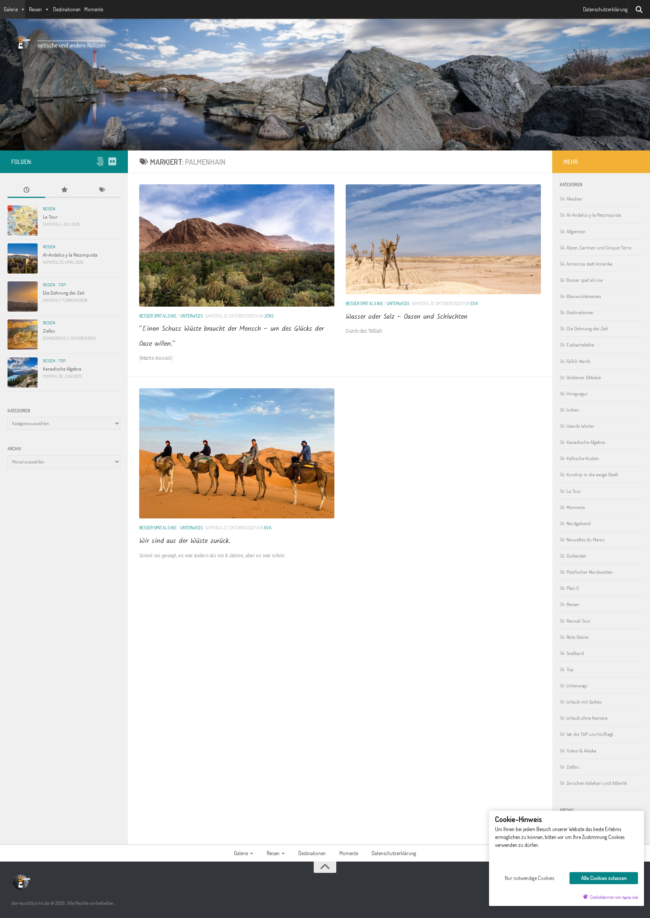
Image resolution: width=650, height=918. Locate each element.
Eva (474, 303)
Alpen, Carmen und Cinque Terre (598, 247)
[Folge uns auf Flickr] (112, 161)
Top (62, 284)
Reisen (35, 9)
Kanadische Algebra (62, 368)
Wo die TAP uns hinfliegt (589, 734)
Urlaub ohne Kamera (586, 717)
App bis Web (630, 897)
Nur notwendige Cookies (529, 878)
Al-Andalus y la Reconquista (70, 254)
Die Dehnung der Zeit (63, 292)
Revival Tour (578, 620)
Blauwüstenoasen (583, 296)
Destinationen (66, 9)
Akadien (574, 198)
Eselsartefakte (580, 344)
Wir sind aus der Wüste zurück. (184, 541)
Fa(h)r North (578, 361)
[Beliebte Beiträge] (64, 190)
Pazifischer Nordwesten (589, 571)
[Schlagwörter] (101, 190)
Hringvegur (577, 393)
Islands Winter (580, 426)
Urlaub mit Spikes (583, 701)
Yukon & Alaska (581, 750)
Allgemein (576, 231)
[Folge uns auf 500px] (100, 161)
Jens (268, 316)
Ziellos (49, 330)
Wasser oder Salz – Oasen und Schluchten (407, 317)
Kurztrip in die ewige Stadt (592, 474)
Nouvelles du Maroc (585, 539)
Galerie (11, 9)
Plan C (572, 588)
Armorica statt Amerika (589, 263)
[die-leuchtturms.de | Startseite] (20, 43)
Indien (572, 409)
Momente (93, 9)
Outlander (576, 555)
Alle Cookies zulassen (604, 878)
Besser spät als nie (157, 316)
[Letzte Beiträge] (26, 190)
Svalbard (575, 653)
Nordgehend (578, 523)
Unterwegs (191, 316)
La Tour (50, 216)
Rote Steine (577, 637)
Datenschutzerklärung (605, 9)
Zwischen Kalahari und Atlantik (596, 783)
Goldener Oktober (583, 377)
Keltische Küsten (582, 458)
